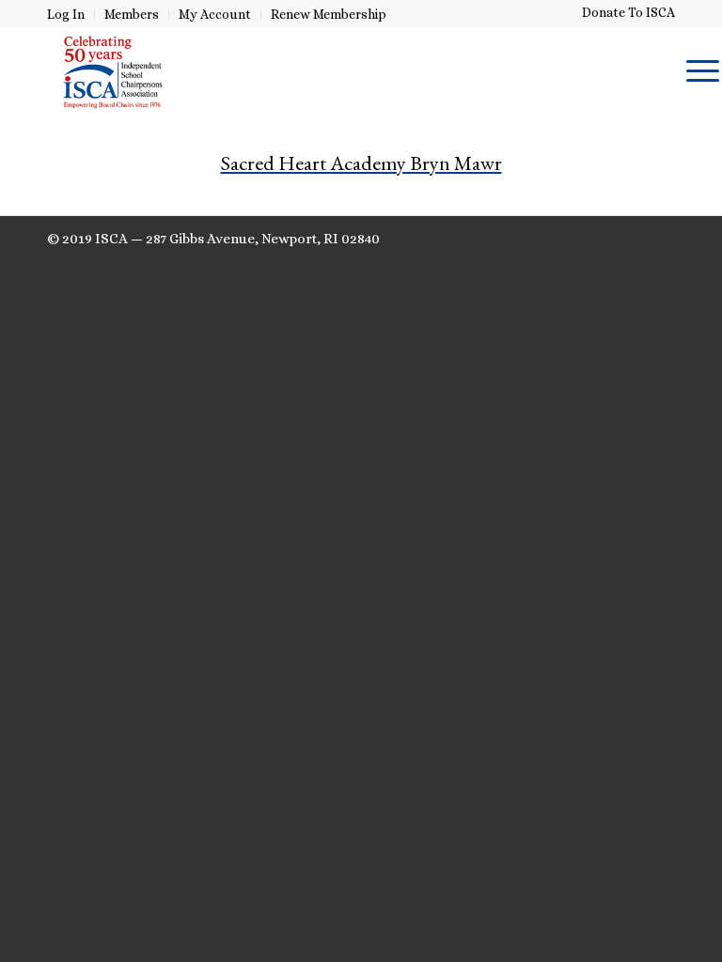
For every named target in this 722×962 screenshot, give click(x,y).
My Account (215, 14)
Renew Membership (328, 14)
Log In (66, 14)
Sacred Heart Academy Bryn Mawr (361, 163)
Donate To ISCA (628, 12)
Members (131, 14)
